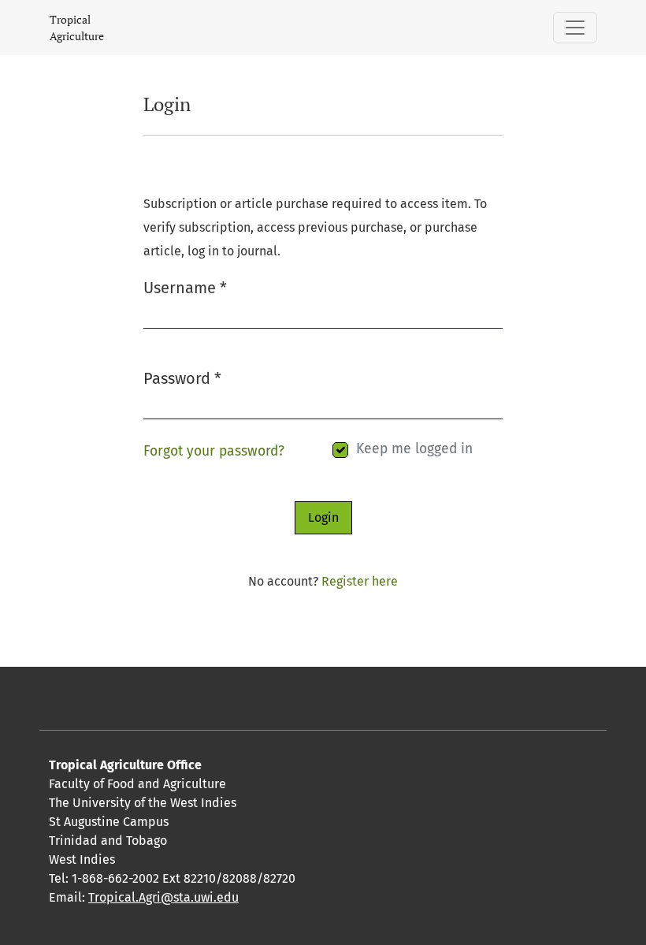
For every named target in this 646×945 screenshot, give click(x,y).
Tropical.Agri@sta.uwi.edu (163, 897)
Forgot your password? (213, 451)
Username (185, 287)
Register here (359, 581)
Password (182, 378)
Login (323, 517)
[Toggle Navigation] (575, 27)
